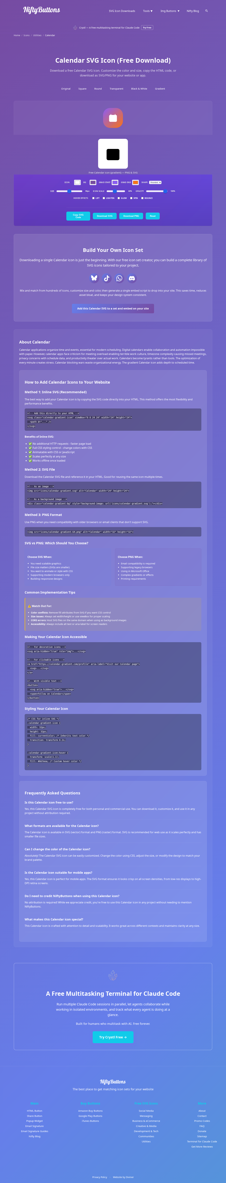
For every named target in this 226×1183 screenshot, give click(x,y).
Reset (153, 216)
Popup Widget (34, 1120)
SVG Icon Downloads (122, 11)
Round (98, 88)
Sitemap (202, 1136)
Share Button (34, 1115)
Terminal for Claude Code (202, 1141)
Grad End (126, 182)
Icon (67, 182)
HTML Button (34, 1110)
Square (82, 88)
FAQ (202, 1126)
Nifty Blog (193, 11)
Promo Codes (202, 1120)
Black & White (139, 88)
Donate (202, 1131)
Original (65, 88)
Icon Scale (98, 191)
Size (52, 191)
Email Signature (34, 1126)
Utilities (37, 35)
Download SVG (105, 216)
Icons (27, 35)
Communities (146, 1136)
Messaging (146, 1115)
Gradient (160, 88)
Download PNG (131, 216)
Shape (144, 182)
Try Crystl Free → (113, 1037)
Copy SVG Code (78, 216)
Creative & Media (146, 1126)
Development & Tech (146, 1131)
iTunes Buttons (90, 1120)
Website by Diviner (123, 1177)
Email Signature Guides (34, 1131)
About (202, 1110)
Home (17, 35)
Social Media (146, 1110)
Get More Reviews (202, 1146)
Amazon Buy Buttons (90, 1110)
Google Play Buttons (90, 1115)
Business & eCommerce (146, 1120)
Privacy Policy (99, 1177)
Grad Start (104, 182)
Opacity (140, 191)
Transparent (116, 88)
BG (84, 182)
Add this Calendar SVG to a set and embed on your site (113, 308)
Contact (202, 1115)
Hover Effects (80, 198)
